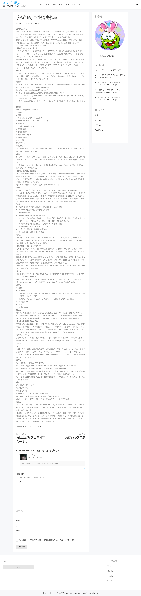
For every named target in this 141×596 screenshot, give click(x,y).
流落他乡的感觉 (75, 437)
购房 (39, 427)
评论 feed (98, 125)
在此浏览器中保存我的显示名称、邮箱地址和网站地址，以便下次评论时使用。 (47, 540)
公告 (74, 4)
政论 (60, 4)
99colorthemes (93, 593)
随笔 (47, 4)
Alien (19, 23)
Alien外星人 (12, 3)
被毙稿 (36, 23)
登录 (96, 115)
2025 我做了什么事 (114, 70)
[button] (137, 4)
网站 (18, 530)
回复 (83, 469)
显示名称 (19, 511)
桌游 (54, 4)
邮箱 (18, 521)
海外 (29, 427)
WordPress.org (100, 130)
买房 (24, 427)
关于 (80, 4)
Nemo (97, 70)
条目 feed (98, 120)
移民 (34, 427)
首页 (41, 4)
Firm (29, 455)
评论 (67, 4)
